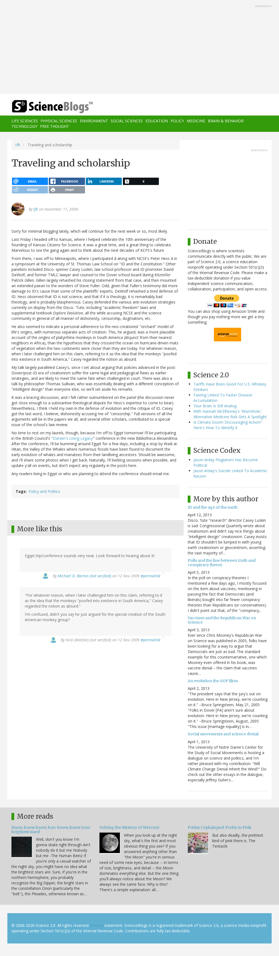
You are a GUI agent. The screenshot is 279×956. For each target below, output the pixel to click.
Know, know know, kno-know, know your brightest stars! (50, 829)
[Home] (54, 106)
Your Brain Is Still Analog (214, 405)
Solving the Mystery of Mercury (129, 827)
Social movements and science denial (223, 734)
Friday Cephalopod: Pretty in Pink (219, 827)
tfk (18, 144)
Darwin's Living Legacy (73, 438)
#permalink (150, 575)
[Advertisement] (139, 47)
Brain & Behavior (226, 120)
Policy (177, 120)
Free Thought (54, 126)
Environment (94, 120)
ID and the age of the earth (213, 507)
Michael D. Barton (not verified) (84, 575)
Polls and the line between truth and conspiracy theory (222, 562)
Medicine (196, 120)
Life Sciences (24, 120)
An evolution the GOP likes (213, 680)
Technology (24, 126)
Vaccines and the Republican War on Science (222, 619)
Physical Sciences (59, 120)
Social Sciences (127, 120)
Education (156, 120)
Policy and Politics (44, 491)
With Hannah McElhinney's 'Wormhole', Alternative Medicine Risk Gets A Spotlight (230, 414)
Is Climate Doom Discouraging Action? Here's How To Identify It (227, 425)
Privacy (96, 925)
